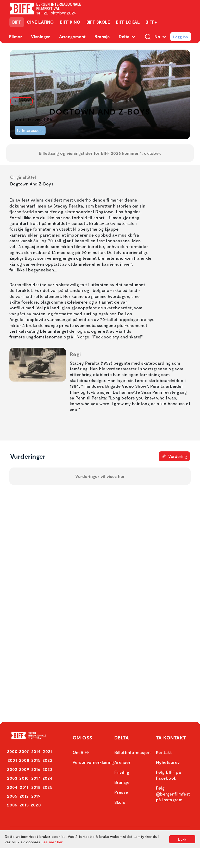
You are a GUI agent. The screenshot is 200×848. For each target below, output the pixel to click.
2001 (12, 760)
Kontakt (164, 752)
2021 (47, 751)
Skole (119, 802)
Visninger (40, 36)
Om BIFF (81, 752)
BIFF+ (151, 21)
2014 (36, 751)
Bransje (102, 36)
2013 (24, 804)
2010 (24, 778)
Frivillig (121, 772)
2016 (36, 769)
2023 (47, 769)
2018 (36, 787)
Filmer (15, 36)
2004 (12, 787)
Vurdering (177, 456)
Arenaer (122, 762)
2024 (47, 778)
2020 (36, 804)
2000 (12, 751)
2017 (36, 778)
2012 (24, 795)
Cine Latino (40, 21)
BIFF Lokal (128, 21)
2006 (12, 804)
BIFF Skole (98, 21)
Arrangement (72, 36)
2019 (36, 795)
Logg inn (180, 37)
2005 (12, 795)
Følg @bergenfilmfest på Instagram (173, 793)
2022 (47, 760)
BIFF (16, 21)
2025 (47, 787)
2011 (24, 787)
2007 (24, 751)
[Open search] (147, 37)
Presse (121, 792)
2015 (36, 760)
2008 (24, 760)
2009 (24, 769)
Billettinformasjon (132, 752)
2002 (12, 769)
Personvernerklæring (93, 762)
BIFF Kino (70, 21)
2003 (12, 778)
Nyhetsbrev (168, 762)
